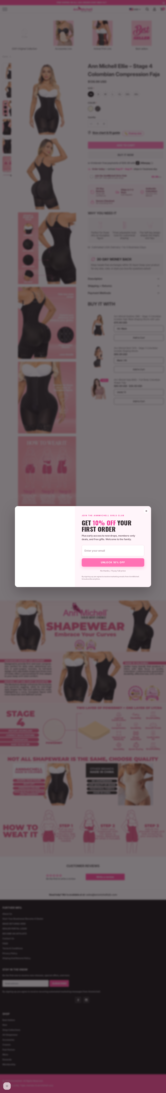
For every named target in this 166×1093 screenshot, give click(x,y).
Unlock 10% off (113, 562)
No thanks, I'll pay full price (113, 571)
